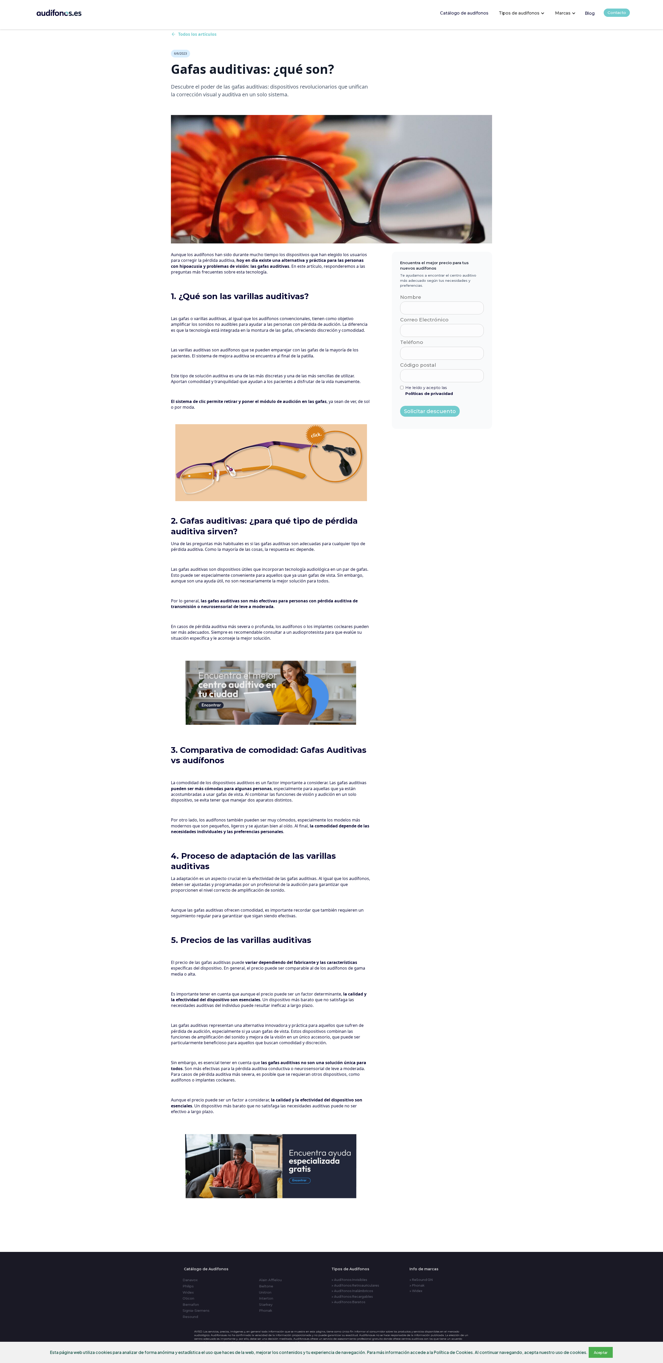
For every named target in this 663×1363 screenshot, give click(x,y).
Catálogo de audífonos (464, 13)
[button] (522, 13)
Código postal (418, 365)
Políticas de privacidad (429, 393)
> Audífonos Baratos (348, 1302)
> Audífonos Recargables (352, 1296)
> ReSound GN (421, 1280)
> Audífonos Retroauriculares (355, 1285)
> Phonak (416, 1285)
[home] (66, 11)
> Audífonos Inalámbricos (352, 1291)
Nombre (410, 297)
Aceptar (601, 1352)
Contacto (617, 12)
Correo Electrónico (424, 320)
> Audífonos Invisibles (349, 1280)
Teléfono (411, 342)
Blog (590, 13)
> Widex (415, 1291)
